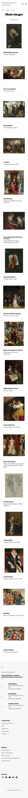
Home (3, 10)
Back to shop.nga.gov (7, 753)
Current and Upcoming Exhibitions (11, 758)
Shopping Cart (5, 731)
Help (3, 726)
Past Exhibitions (6, 761)
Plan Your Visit (5, 755)
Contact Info (5, 728)
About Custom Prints (7, 723)
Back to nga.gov (6, 750)
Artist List (4, 734)
